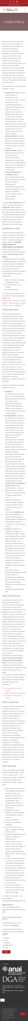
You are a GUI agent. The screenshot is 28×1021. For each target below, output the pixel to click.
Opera (11, 305)
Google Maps (8, 945)
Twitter (7, 693)
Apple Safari (18, 305)
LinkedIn (8, 695)
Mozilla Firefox (7, 301)
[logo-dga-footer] (14, 977)
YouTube (6, 938)
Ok (23, 1014)
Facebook (8, 688)
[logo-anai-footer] (14, 967)
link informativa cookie (17, 693)
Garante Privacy (11, 883)
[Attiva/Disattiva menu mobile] (25, 9)
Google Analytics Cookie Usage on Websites (14, 507)
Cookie (6, 948)
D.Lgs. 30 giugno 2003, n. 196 (12, 775)
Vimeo (6, 940)
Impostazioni (5, 1019)
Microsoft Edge (14, 303)
